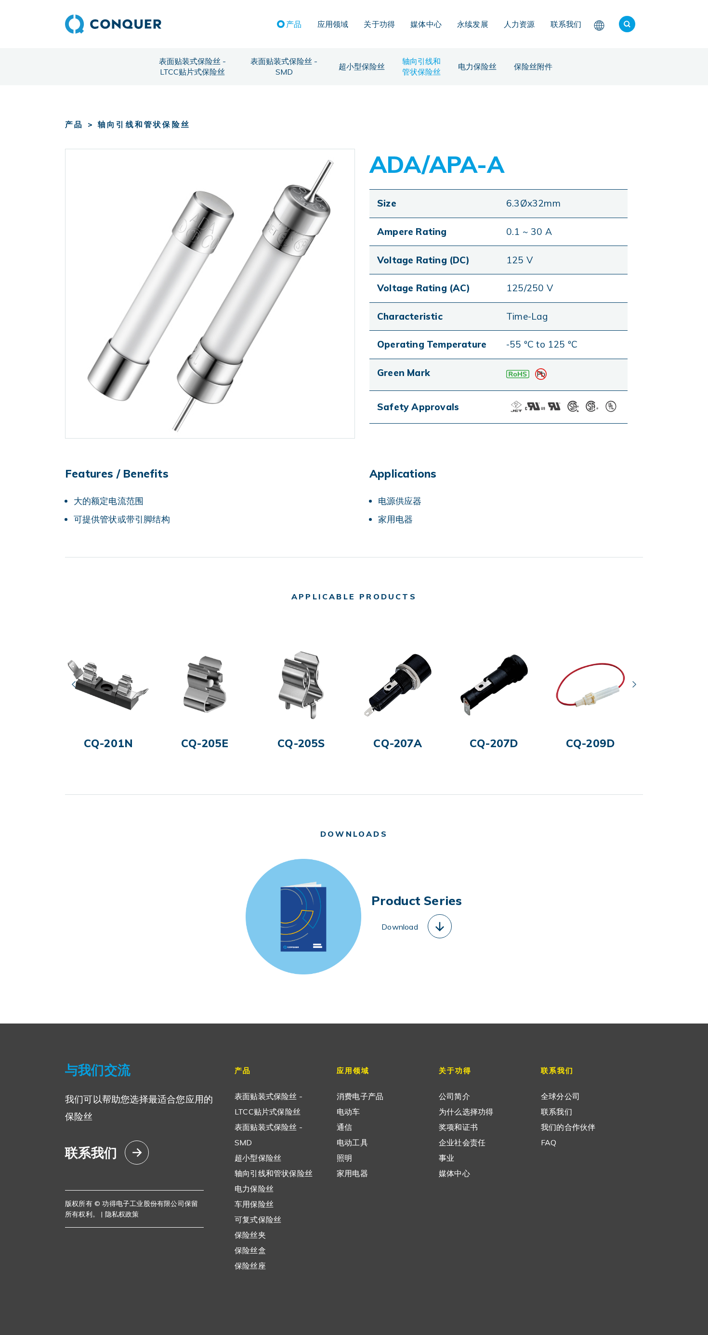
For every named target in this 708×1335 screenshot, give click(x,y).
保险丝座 (250, 1265)
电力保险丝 (477, 66)
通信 (344, 1127)
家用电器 (352, 1173)
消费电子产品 (360, 1096)
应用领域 (333, 24)
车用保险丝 (254, 1204)
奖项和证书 (458, 1127)
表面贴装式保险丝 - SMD (283, 66)
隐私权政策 (122, 1214)
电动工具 (352, 1142)
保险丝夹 (250, 1235)
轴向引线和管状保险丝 (421, 66)
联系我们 (566, 24)
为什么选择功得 (466, 1111)
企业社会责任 (462, 1142)
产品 (294, 24)
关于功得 (379, 24)
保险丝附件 (533, 66)
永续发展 (472, 24)
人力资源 (519, 24)
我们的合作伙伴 (568, 1127)
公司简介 (454, 1096)
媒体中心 (426, 24)
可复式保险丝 (258, 1219)
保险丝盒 (250, 1250)
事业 (446, 1158)
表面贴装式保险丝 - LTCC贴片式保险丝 (192, 66)
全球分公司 (560, 1096)
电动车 (348, 1111)
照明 (344, 1158)
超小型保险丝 (362, 66)
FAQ (549, 1142)
